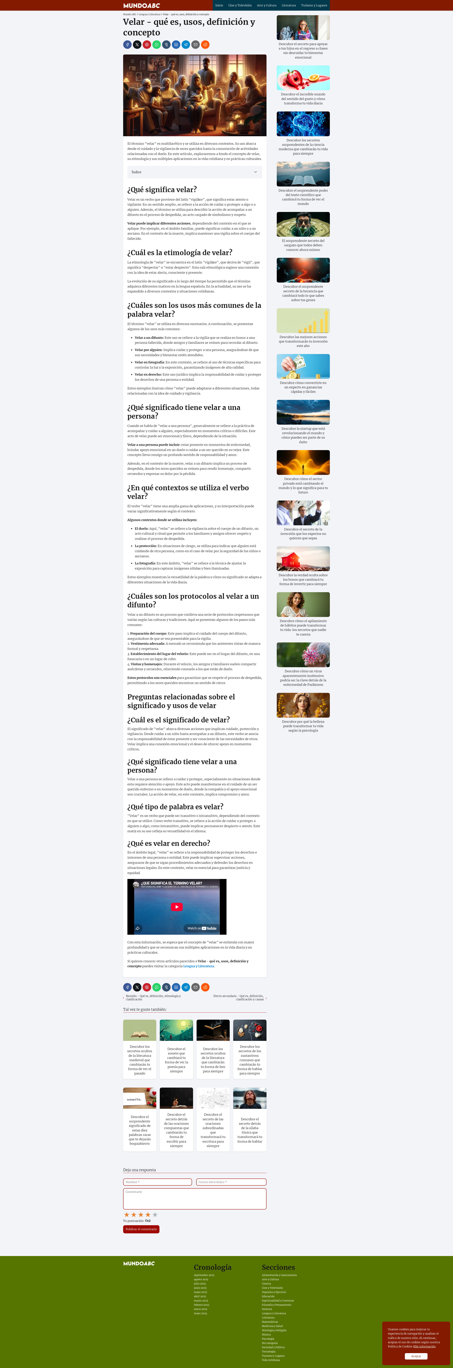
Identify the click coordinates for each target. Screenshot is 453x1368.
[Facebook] (127, 44)
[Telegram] (186, 44)
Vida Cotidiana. (271, 1360)
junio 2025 (200, 1287)
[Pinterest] (147, 44)
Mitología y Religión (274, 1330)
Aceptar (416, 1356)
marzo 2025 (201, 1300)
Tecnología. (269, 1351)
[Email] (195, 44)
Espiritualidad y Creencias (278, 1300)
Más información (424, 1346)
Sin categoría (270, 1343)
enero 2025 (200, 1309)
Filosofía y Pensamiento (276, 1304)
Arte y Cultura (266, 5)
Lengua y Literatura (274, 1313)
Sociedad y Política (273, 1347)
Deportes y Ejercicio (274, 1292)
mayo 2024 (200, 1313)
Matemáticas (270, 1321)
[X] (137, 44)
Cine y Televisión (240, 5)
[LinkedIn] (176, 44)
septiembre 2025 (204, 1275)
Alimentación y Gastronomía (279, 1275)
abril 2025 (200, 1296)
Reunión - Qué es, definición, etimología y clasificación (153, 997)
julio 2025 (200, 1283)
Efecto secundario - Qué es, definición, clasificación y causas (238, 997)
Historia (267, 1309)
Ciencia (266, 1283)
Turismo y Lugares (314, 5)
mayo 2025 (200, 1292)
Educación (268, 1296)
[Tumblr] (166, 44)
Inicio (219, 5)
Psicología (268, 1338)
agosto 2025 (201, 1279)
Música (266, 1334)
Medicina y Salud (272, 1326)
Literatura (289, 5)
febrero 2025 (201, 1304)
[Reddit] (205, 44)
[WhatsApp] (156, 44)
